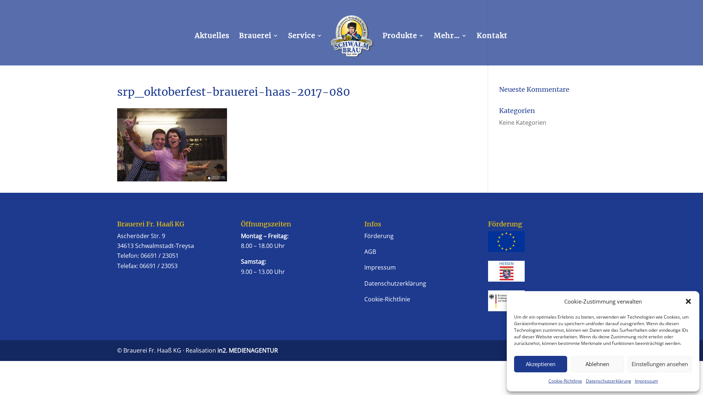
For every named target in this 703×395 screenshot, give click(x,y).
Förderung (379, 236)
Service (301, 36)
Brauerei (255, 36)
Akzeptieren (540, 364)
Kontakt (492, 36)
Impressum (646, 381)
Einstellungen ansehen (660, 364)
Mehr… (447, 36)
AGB (370, 252)
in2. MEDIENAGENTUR (247, 350)
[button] (688, 301)
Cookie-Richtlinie (565, 381)
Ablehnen (597, 364)
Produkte (400, 36)
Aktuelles (212, 36)
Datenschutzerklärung (608, 381)
